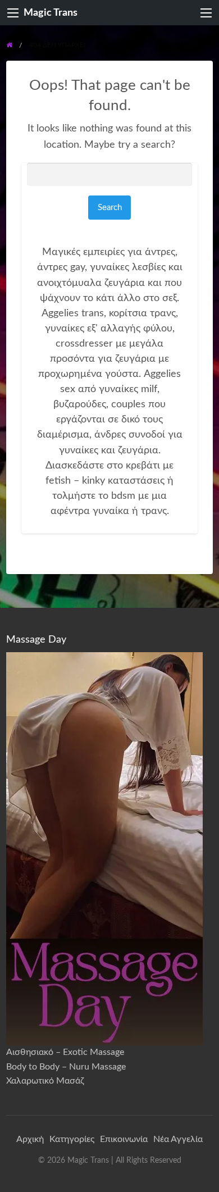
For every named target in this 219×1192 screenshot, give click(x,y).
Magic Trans (50, 12)
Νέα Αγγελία (178, 1139)
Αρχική (30, 1139)
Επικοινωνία (124, 1139)
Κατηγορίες (71, 1139)
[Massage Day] (104, 848)
